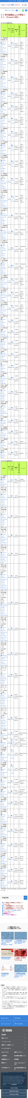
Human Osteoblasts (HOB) (3, 744)
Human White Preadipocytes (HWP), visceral (4, 772)
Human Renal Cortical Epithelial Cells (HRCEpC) (4, 380)
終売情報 (16, 1059)
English (25, 1)
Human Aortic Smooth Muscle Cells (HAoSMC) (4, 804)
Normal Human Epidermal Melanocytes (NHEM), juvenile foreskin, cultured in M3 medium (4, 700)
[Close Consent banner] (26, 1073)
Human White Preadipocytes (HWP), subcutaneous (4, 757)
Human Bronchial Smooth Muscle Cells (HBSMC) (4, 872)
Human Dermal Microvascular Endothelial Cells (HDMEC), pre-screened (4, 202)
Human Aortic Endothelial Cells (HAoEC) (3, 110)
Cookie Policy (14, 1084)
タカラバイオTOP (12, 1)
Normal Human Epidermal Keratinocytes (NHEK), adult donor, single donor (4, 539)
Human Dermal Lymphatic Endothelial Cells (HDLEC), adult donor (3, 268)
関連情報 (5, 898)
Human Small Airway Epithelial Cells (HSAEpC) (4, 356)
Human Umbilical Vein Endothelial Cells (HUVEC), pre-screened (4, 82)
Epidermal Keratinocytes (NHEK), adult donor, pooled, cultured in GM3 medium (4, 660)
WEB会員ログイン (6, 1067)
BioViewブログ (5, 1052)
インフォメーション (6, 1041)
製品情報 (4, 1034)
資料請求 (19, 1018)
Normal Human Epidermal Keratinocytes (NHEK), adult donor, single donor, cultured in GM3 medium (4, 634)
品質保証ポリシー (6, 1059)
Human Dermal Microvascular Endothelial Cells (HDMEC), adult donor (4, 183)
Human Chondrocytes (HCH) (4, 735)
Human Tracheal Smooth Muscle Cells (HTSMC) (4, 860)
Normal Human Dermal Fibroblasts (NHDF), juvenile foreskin (3, 395)
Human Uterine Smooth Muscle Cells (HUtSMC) (4, 884)
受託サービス (5, 1038)
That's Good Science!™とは (19, 1063)
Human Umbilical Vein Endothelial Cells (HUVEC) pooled (3, 64)
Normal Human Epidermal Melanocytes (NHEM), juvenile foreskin (4, 678)
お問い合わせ (5, 1018)
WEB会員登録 (20, 1023)
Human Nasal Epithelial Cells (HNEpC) (3, 322)
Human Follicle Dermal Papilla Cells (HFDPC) (3, 482)
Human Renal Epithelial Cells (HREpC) (3, 368)
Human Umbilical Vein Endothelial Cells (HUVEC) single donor (4, 47)
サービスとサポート (6, 1048)
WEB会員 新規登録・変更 (20, 1068)
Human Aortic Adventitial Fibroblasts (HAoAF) (3, 434)
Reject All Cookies (14, 1091)
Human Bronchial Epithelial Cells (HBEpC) (3, 344)
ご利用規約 (4, 1055)
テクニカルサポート (7, 1023)
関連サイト (4, 1062)
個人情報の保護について (20, 1055)
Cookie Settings (14, 1088)
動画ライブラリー (18, 1052)
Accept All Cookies (14, 1094)
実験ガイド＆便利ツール (7, 1045)
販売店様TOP (20, 1)
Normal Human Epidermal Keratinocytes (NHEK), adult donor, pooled (4, 557)
